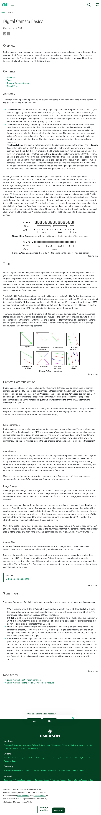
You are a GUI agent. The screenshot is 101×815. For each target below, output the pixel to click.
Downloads (8, 780)
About (28, 770)
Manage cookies (44, 808)
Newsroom (52, 770)
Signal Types (13, 86)
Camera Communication (18, 83)
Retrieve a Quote (51, 757)
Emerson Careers (39, 770)
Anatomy (11, 77)
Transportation (32, 748)
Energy (66, 745)
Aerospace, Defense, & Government (36, 745)
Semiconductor (19, 748)
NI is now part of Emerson (13, 770)
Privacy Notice (23, 795)
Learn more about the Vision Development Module (30, 683)
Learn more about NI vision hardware (24, 680)
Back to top (92, 256)
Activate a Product (58, 780)
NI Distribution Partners (12, 757)
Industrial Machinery (78, 745)
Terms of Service (66, 757)
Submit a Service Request (77, 780)
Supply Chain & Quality (67, 770)
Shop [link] (10, 12)
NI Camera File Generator (17, 579)
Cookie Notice (40, 795)
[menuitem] (88, 5)
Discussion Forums (42, 780)
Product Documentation (23, 780)
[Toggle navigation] (15, 4)
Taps (9, 80)
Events (81, 770)
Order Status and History (33, 757)
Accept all (58, 810)
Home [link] (3, 12)
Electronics (56, 745)
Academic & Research (12, 745)
